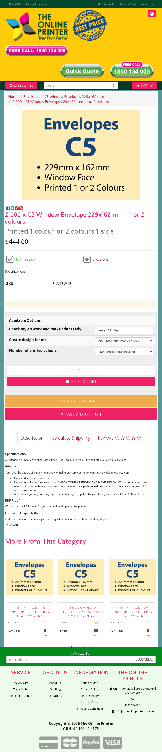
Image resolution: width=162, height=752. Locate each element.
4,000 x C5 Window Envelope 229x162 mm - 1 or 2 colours (132, 611)
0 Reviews (101, 259)
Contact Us (147, 4)
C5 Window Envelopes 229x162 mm (74, 96)
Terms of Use (89, 683)
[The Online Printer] (38, 34)
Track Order (20, 689)
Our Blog (55, 689)
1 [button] (71, 646)
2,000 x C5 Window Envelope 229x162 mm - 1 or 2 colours (60, 101)
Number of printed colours (33, 350)
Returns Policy (128, 4)
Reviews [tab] (106, 438)
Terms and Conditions (90, 708)
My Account (21, 683)
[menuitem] (8, 208)
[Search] (114, 85)
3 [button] (84, 646)
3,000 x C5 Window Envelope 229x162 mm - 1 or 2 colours (81, 611)
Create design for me (28, 339)
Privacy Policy (89, 689)
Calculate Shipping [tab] (71, 438)
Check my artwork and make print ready (45, 329)
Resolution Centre (20, 696)
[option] (81, 155)
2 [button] (78, 646)
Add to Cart (83, 381)
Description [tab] (32, 438)
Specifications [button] (15, 271)
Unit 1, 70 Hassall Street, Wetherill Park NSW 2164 (134, 690)
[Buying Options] (44, 633)
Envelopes (31, 96)
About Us (109, 4)
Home (13, 96)
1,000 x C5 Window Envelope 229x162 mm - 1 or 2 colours (29, 611)
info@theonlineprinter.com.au (30, 4)
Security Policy (89, 702)
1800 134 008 (132, 705)
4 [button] (90, 646)
